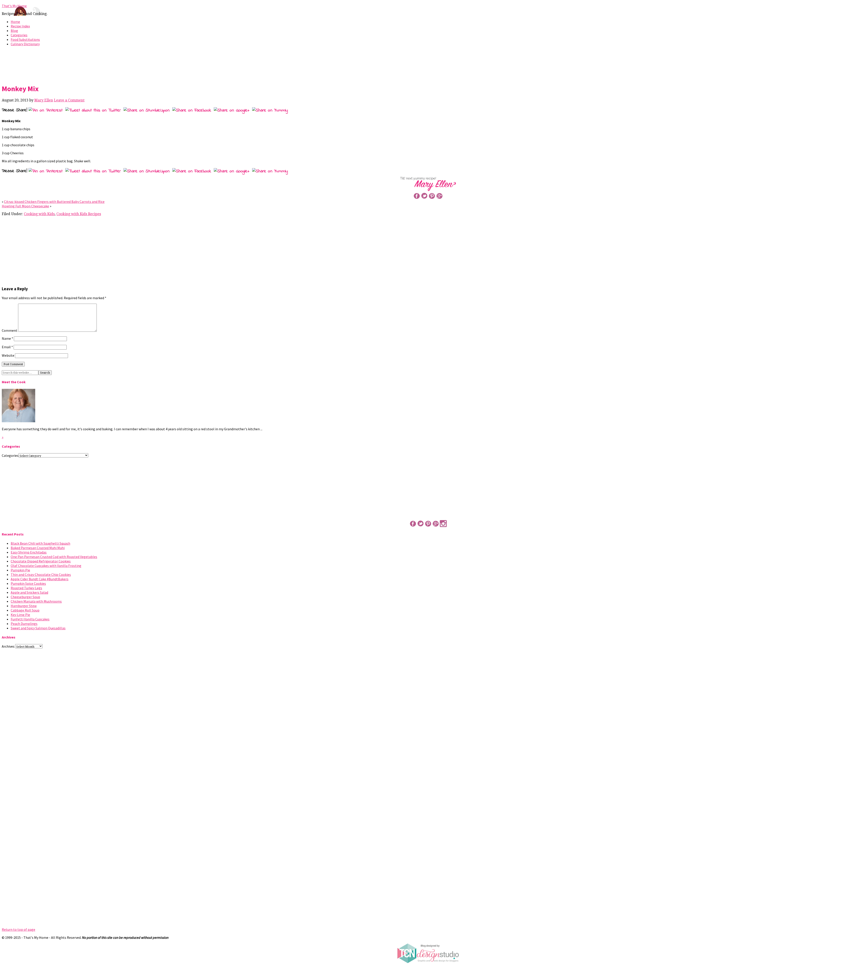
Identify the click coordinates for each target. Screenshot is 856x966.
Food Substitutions (25, 39)
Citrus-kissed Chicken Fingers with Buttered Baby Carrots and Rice (54, 201)
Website (8, 355)
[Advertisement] (428, 64)
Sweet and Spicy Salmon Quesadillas (38, 628)
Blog (14, 30)
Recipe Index (20, 26)
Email (7, 347)
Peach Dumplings (24, 623)
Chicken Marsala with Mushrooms (36, 601)
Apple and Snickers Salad (29, 592)
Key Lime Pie (20, 614)
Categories (19, 35)
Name (7, 338)
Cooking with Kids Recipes (78, 214)
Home (15, 21)
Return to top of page (18, 929)
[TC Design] (428, 962)
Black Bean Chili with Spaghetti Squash (40, 543)
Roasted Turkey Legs (26, 588)
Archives (8, 646)
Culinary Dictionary (25, 44)
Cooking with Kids (39, 214)
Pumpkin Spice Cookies (28, 583)
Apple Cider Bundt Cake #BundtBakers (39, 579)
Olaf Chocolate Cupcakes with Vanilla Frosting (46, 565)
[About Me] (18, 421)
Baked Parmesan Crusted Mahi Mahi (38, 548)
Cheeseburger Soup (25, 597)
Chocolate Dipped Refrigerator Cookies (41, 561)
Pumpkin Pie (20, 570)
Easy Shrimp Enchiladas (29, 552)
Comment (9, 330)
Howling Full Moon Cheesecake (25, 206)
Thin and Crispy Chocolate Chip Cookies (41, 574)
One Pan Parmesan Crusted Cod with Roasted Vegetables (54, 556)
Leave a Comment (69, 100)
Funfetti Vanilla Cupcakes (30, 619)
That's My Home (14, 6)
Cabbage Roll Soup (25, 610)
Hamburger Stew (24, 605)
